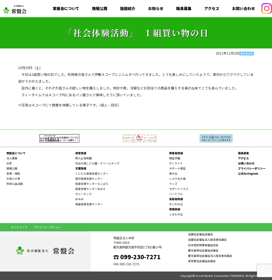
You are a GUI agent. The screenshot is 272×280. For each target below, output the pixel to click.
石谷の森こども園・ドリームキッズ (97, 163)
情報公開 (99, 8)
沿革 (9, 163)
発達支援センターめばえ (90, 189)
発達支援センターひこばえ (91, 184)
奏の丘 (173, 173)
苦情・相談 (13, 173)
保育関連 (80, 153)
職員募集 (183, 8)
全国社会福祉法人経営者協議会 (207, 240)
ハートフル (176, 194)
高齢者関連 (176, 199)
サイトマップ (19, 227)
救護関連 (174, 209)
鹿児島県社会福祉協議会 (203, 250)
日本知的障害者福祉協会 (203, 245)
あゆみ (79, 199)
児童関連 (80, 168)
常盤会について (66, 8)
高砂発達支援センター (89, 179)
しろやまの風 (177, 179)
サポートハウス (178, 189)
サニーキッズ (83, 194)
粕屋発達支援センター (89, 204)
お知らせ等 (13, 179)
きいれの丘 (176, 204)
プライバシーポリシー (252, 168)
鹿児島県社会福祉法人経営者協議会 (210, 256)
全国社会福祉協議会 (200, 234)
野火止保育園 (83, 158)
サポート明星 (177, 168)
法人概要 (11, 158)
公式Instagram (248, 173)
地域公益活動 (14, 184)
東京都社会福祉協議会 (201, 261)
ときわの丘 (176, 214)
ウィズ (173, 184)
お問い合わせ (243, 8)
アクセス (211, 8)
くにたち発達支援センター (91, 173)
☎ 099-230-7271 (137, 256)
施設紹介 (127, 8)
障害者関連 (176, 153)
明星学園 (174, 158)
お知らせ (155, 8)
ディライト (246, 53)
